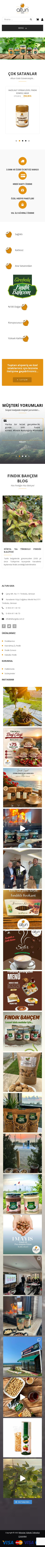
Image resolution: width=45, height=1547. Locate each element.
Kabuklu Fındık (10, 654)
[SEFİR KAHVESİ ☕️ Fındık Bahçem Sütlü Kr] (22, 950)
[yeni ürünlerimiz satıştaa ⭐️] (22, 1356)
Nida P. (22, 441)
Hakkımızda (9, 669)
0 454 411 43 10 (13, 608)
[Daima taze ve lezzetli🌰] (22, 1397)
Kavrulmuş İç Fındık (13, 645)
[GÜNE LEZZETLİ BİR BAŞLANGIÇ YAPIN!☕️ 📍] (22, 991)
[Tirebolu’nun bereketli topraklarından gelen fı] (22, 787)
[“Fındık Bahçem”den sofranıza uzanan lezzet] (22, 1194)
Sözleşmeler (10, 673)
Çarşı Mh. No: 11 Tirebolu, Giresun (20, 593)
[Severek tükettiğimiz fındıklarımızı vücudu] (22, 1316)
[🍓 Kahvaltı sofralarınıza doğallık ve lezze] (22, 747)
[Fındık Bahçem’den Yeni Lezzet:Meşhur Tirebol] (22, 1072)
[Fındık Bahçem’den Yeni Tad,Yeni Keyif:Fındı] (22, 909)
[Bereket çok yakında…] (22, 706)
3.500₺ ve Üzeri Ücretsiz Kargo (22, 169)
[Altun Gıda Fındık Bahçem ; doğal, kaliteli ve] (22, 869)
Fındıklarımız (10, 641)
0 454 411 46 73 (13, 613)
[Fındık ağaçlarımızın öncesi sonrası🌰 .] (22, 1478)
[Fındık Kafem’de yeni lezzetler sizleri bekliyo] (22, 1153)
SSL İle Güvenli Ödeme (22, 213)
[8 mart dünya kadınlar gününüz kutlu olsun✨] (22, 1275)
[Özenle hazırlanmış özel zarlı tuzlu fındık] (22, 1112)
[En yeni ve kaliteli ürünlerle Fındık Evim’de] (22, 1031)
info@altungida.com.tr (15, 619)
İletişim (24, 380)
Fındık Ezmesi (10, 650)
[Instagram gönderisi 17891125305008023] (22, 1234)
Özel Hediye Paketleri (22, 198)
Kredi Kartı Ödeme (22, 184)
